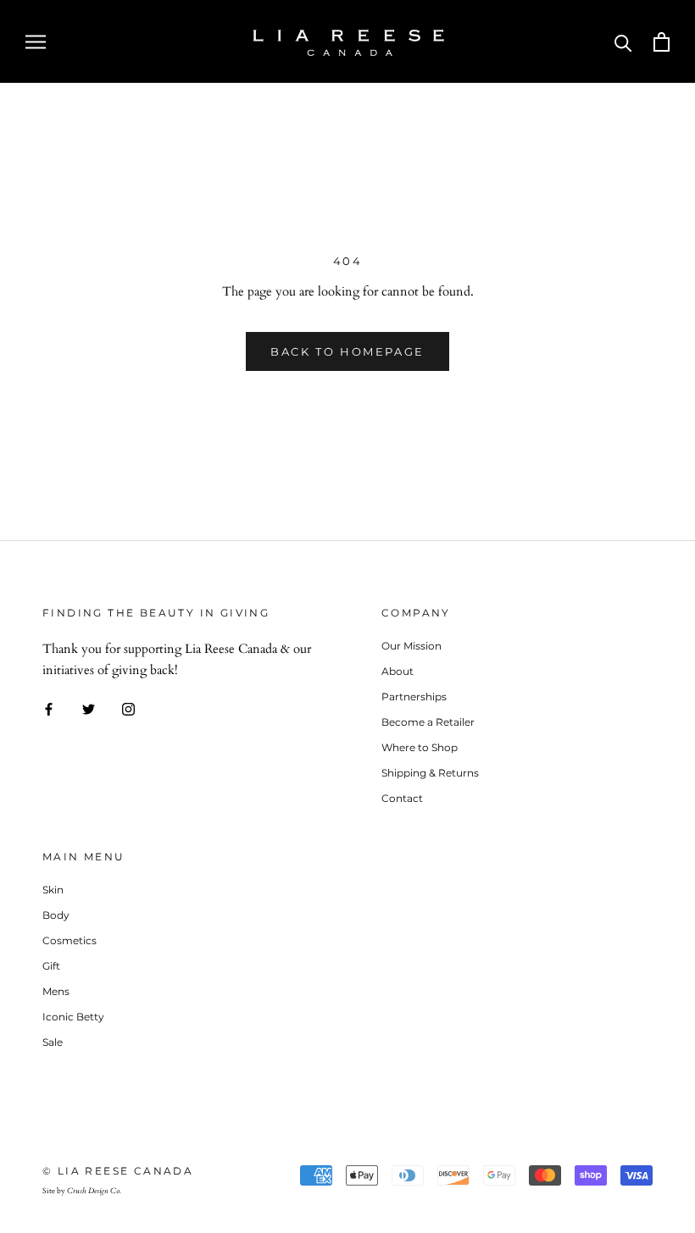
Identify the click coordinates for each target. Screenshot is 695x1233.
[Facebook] (48, 707)
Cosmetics (69, 940)
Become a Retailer (428, 722)
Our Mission (411, 645)
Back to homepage (347, 351)
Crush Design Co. (94, 1191)
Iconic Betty (73, 1016)
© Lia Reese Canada (117, 1170)
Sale (52, 1042)
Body (56, 915)
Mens (56, 991)
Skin (53, 889)
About (397, 671)
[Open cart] (661, 42)
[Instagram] (128, 707)
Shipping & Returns (430, 772)
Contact (402, 798)
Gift (51, 965)
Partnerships (414, 696)
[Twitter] (88, 707)
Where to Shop (419, 747)
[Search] (623, 42)
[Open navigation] (35, 41)
